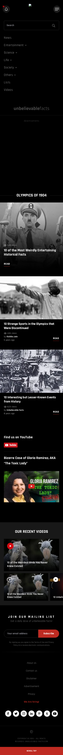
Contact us (31, 670)
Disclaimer (31, 678)
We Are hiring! (31, 702)
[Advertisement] (31, 154)
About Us (31, 663)
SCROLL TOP (31, 751)
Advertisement (31, 686)
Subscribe (48, 633)
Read (56, 338)
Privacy (31, 694)
